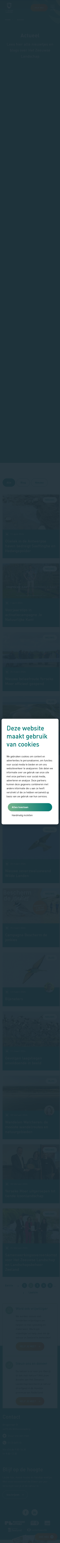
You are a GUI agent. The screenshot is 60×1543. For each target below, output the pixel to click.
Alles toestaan (20, 807)
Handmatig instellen (22, 815)
